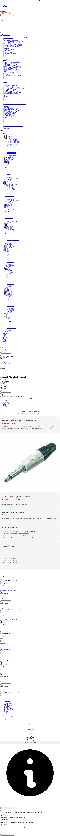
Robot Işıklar (11, 120)
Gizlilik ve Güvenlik (9, 709)
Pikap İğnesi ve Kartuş (12, 285)
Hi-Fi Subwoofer (11, 280)
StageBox (9, 256)
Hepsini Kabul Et (4, 834)
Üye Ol (6, 711)
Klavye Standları (13, 114)
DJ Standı (9, 177)
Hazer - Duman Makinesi (18, 126)
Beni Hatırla (4, 356)
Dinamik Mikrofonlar (16, 62)
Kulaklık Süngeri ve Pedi (12, 221)
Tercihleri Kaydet (10, 834)
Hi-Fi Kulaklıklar (13, 77)
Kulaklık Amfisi (13, 80)
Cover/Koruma (10, 179)
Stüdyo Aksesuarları (15, 46)
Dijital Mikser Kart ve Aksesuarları (14, 257)
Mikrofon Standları (14, 69)
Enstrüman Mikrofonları (17, 66)
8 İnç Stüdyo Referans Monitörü (13, 143)
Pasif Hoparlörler (13, 100)
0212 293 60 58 (3, 10)
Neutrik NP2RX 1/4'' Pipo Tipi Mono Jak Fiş (8, 682)
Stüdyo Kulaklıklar (14, 40)
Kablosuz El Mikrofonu (12, 188)
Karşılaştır (2, 574)
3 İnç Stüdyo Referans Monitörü (13, 139)
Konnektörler (11, 116)
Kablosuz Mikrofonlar (16, 63)
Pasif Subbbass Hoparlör (12, 230)
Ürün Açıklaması (6, 402)
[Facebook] (31, 724)
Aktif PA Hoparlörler (16, 85)
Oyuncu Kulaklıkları (15, 74)
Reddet (13, 805)
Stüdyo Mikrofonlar (15, 39)
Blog (4, 5)
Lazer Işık (9, 121)
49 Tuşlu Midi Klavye (12, 153)
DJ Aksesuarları (13, 58)
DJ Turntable (11, 54)
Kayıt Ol (2, 346)
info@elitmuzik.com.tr (12, 718)
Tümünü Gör (10, 145)
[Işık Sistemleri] (6, 128)
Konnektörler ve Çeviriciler (8, 363)
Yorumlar (4, 404)
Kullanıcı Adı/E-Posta (4, 351)
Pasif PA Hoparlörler (15, 87)
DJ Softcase (10, 176)
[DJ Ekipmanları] (6, 59)
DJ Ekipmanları (6, 48)
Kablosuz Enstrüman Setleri (13, 191)
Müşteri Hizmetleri (8, 703)
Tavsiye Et (5, 405)
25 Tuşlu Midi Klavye (12, 149)
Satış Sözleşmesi (8, 707)
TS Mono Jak (5, 364)
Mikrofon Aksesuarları (16, 67)
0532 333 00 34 (11, 717)
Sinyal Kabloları (13, 115)
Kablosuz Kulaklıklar (16, 78)
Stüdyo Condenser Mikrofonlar (21, 61)
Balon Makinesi (13, 124)
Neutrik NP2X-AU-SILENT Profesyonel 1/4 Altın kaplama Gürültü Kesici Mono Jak (16, 692)
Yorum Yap (2, 374)
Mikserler (9, 96)
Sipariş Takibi (7, 701)
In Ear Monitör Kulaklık (17, 98)
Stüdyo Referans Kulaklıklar (20, 72)
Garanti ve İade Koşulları (9, 708)
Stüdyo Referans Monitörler (19, 41)
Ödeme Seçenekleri (6, 403)
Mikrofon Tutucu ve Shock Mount (14, 200)
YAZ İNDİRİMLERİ (7, 83)
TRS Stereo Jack (11, 305)
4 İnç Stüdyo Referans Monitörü (13, 140)
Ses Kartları (10, 38)
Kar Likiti (9, 327)
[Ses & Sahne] (5, 106)
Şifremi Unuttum (10, 356)
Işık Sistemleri (5, 118)
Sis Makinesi (11, 122)
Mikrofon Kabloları (14, 68)
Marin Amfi (10, 271)
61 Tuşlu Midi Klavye (12, 154)
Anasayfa (7, 361)
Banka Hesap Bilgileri (9, 702)
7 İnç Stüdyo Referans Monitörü (13, 142)
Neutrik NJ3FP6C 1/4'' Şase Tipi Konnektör (8, 639)
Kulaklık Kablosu (11, 220)
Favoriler (6, 714)
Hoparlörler (5, 84)
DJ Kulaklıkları (12, 52)
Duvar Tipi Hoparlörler (17, 92)
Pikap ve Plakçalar (11, 284)
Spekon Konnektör (11, 308)
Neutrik (1, 373)
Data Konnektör (10, 311)
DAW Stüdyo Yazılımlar (17, 45)
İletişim (4, 3)
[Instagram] (31, 727)
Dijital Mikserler (11, 254)
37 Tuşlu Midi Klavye (12, 152)
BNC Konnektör (11, 310)
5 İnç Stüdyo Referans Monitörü (13, 141)
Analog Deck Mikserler (12, 253)
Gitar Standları (12, 113)
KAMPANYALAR (6, 8)
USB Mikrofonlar (14, 64)
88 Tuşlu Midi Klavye (12, 155)
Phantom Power (10, 202)
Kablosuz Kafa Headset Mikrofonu (14, 190)
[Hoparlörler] (5, 94)
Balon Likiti (10, 329)
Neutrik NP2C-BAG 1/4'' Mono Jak (7, 672)
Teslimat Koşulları (8, 705)
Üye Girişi (26, 37)
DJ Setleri (9, 55)
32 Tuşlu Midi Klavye (12, 151)
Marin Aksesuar (10, 272)
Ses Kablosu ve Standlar (7, 362)
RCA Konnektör (11, 306)
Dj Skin (9, 174)
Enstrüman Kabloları (15, 110)
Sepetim (6, 700)
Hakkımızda (5, 2)
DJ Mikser (10, 51)
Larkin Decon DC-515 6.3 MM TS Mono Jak (8, 590)
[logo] (6, 13)
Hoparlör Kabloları (14, 109)
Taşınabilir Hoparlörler (16, 91)
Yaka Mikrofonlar (13, 65)
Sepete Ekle (8, 393)
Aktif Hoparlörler (13, 99)
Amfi (7, 97)
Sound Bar (9, 283)
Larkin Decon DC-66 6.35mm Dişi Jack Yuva (8, 619)
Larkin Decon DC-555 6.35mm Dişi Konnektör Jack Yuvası (11, 609)
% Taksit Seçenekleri (4, 395)
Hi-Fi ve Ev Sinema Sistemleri (20, 104)
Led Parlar (10, 119)
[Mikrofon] (5, 70)
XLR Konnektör (11, 302)
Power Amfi (10, 263)
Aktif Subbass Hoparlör (12, 229)
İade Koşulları (5, 406)
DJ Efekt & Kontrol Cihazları (20, 56)
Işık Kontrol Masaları (16, 125)
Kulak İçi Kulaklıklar (16, 76)
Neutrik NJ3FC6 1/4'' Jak (5, 649)
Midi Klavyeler (12, 43)
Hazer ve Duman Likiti (12, 328)
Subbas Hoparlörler (14, 86)
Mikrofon (4, 60)
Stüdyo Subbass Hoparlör (12, 144)
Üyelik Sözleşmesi (8, 706)
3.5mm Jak (10, 307)
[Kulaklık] (5, 82)
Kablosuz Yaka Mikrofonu (12, 189)
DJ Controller (11, 49)
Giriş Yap (2, 345)
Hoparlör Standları (14, 112)
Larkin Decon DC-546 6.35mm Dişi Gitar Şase (9, 580)
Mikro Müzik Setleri (11, 279)
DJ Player (9, 50)
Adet (1, 390)
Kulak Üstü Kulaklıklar (17, 75)
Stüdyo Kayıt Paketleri (16, 42)
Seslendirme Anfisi (11, 262)
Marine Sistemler (13, 102)
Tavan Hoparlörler (14, 93)
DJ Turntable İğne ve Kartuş (13, 178)
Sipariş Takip (5, 7)
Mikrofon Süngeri (11, 199)
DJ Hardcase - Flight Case (12, 175)
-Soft (25, 742)
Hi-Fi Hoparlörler (13, 90)
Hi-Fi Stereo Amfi (11, 278)
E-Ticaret (27, 742)
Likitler (8, 127)
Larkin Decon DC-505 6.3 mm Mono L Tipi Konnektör (10, 599)
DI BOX (9, 103)
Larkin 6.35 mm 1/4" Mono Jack (6, 660)
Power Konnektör (11, 309)
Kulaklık (4, 71)
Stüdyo (4, 37)
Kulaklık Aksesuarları (16, 81)
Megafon (9, 105)
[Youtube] (31, 726)
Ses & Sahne (5, 95)
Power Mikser (10, 255)
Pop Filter (9, 201)
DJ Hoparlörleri (13, 53)
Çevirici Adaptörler (11, 301)
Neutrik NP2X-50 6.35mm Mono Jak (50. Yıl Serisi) (10, 630)
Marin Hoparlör (10, 270)
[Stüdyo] (4, 47)
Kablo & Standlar (6, 107)
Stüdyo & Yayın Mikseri (17, 44)
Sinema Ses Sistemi (11, 281)
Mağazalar (5, 6)
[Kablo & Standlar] (6, 117)
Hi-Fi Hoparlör (10, 277)
